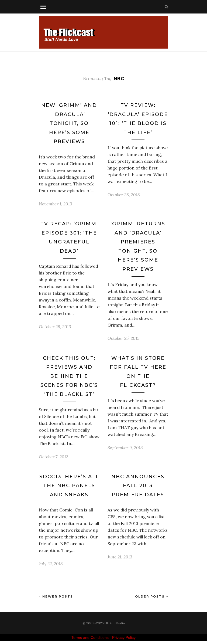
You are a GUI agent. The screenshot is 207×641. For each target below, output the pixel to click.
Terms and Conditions (90, 637)
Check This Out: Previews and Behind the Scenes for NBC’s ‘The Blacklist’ (69, 376)
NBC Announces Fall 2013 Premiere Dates (137, 486)
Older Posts (150, 596)
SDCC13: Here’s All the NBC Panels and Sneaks (69, 486)
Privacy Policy (124, 637)
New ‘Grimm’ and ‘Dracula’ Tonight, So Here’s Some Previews (69, 123)
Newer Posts (57, 596)
